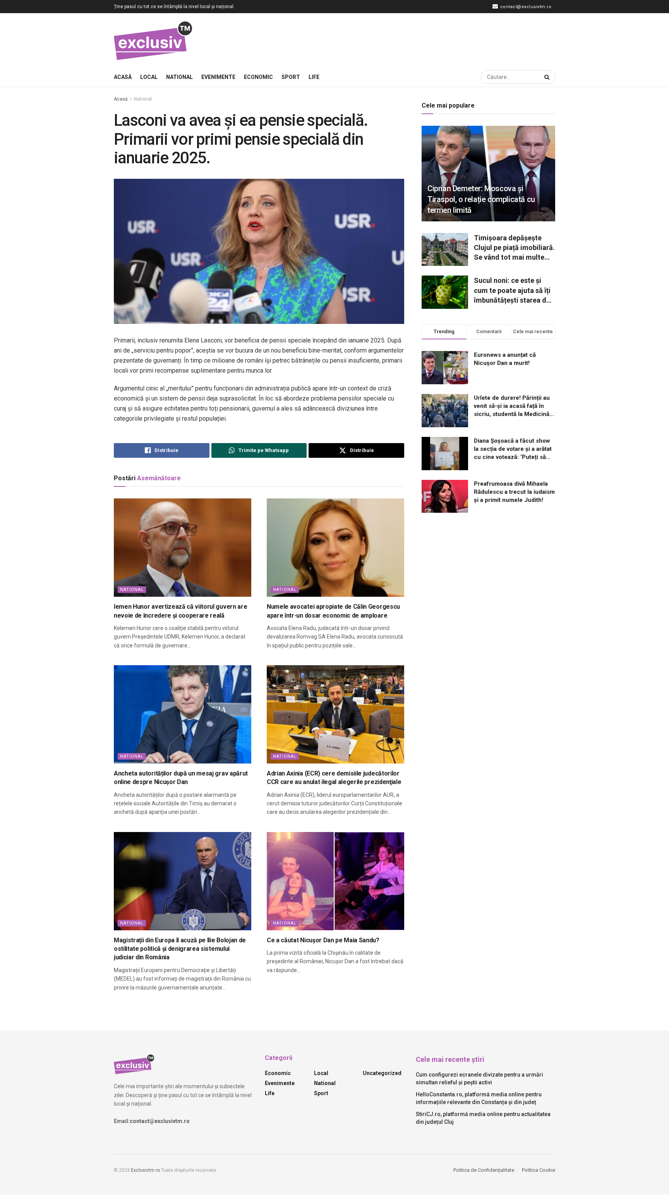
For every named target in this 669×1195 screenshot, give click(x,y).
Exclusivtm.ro (145, 1170)
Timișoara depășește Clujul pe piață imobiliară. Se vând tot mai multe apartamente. (514, 248)
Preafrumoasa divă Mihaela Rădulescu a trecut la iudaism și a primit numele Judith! (514, 491)
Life (314, 77)
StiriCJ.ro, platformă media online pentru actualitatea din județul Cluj (483, 1118)
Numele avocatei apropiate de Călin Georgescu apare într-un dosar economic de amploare (333, 611)
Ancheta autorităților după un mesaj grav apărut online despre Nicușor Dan (181, 778)
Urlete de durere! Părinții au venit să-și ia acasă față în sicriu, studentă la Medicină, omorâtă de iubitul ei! (512, 406)
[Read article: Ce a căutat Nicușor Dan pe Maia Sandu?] (335, 881)
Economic (258, 77)
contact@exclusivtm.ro (525, 6)
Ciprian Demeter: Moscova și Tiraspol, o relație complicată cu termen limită (481, 199)
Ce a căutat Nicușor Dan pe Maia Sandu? (323, 940)
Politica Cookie (538, 1170)
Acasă (123, 77)
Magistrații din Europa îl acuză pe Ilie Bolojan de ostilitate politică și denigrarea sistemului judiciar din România (180, 948)
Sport (290, 77)
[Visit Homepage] (153, 40)
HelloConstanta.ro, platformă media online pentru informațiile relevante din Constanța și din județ (479, 1098)
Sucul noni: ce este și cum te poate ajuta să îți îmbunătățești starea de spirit (512, 290)
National (179, 77)
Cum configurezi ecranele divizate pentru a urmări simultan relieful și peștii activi (479, 1078)
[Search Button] (547, 77)
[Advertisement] (414, 39)
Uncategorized (382, 1073)
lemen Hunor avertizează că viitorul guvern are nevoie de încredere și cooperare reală (180, 611)
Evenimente (218, 77)
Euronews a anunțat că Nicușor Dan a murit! (505, 358)
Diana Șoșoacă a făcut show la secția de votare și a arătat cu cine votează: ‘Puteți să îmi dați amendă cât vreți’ (513, 449)
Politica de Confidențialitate (483, 1170)
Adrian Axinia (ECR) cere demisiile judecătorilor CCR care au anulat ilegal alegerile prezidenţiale (334, 778)
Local (149, 77)
